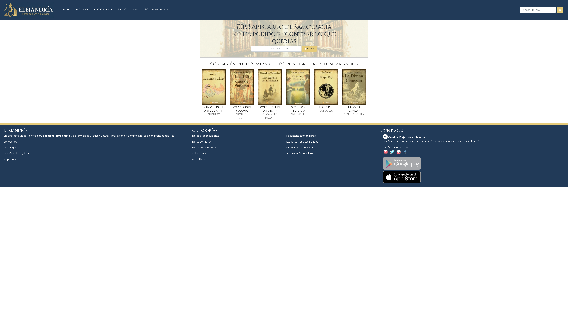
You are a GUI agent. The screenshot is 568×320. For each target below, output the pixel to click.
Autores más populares (300, 153)
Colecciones (128, 9)
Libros (66, 9)
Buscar (310, 48)
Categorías (103, 9)
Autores (81, 9)
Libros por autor (201, 141)
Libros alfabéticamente (205, 135)
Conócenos (10, 141)
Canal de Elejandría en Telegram (407, 137)
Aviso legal (10, 147)
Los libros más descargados (302, 141)
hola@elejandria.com (395, 147)
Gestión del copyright (16, 153)
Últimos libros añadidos (299, 147)
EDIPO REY (326, 107)
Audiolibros (198, 159)
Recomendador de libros (301, 135)
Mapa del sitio (12, 159)
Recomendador (156, 9)
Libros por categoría (204, 147)
